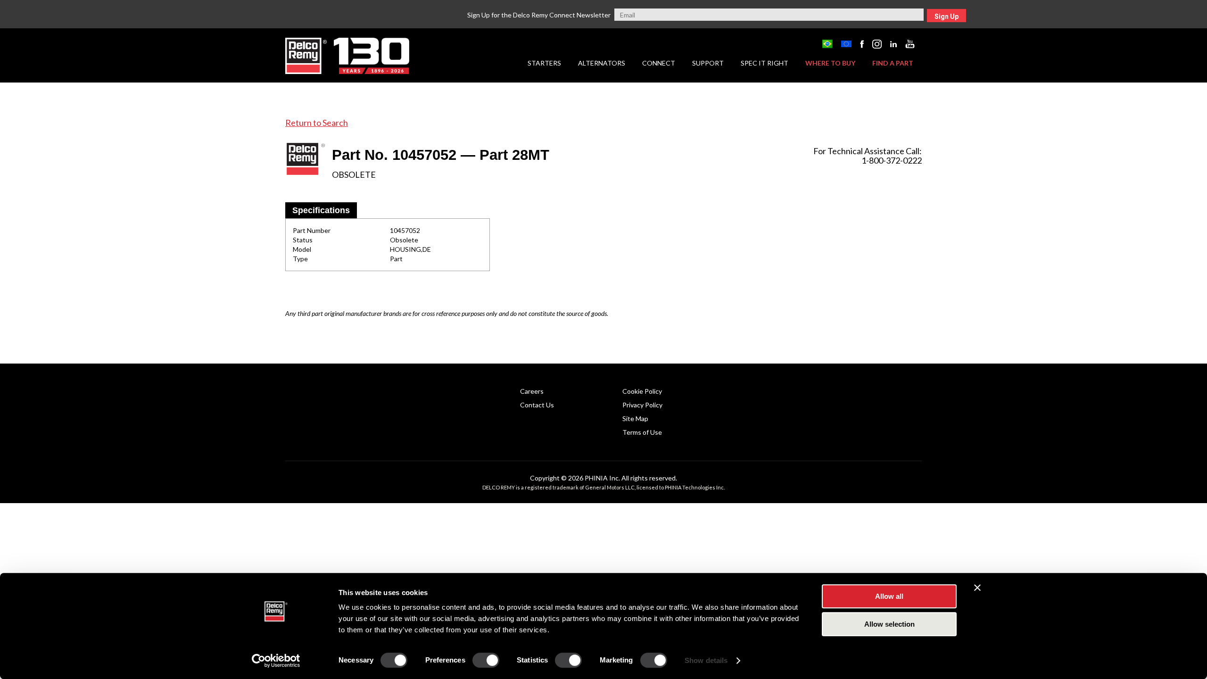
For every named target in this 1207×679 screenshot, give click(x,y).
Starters (544, 63)
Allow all (889, 596)
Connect (658, 63)
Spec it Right (764, 63)
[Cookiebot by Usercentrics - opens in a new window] (276, 661)
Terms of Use (642, 432)
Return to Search (316, 122)
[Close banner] (977, 587)
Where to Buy (830, 63)
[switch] (485, 660)
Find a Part (892, 63)
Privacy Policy (642, 405)
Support (708, 63)
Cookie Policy (642, 391)
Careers (532, 391)
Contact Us (537, 405)
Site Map (635, 418)
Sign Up (946, 16)
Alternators (601, 63)
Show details (706, 660)
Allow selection (889, 624)
